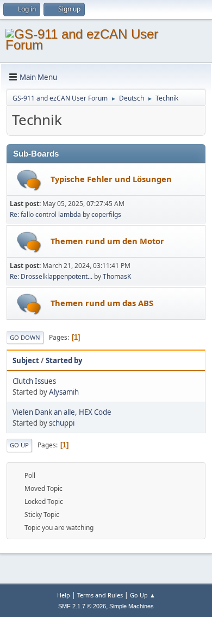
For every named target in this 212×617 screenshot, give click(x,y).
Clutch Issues (34, 381)
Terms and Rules (100, 595)
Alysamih (64, 392)
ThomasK (117, 276)
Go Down (25, 337)
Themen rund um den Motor (107, 240)
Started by (64, 360)
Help (63, 595)
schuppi (61, 423)
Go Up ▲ (142, 595)
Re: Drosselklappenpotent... (51, 276)
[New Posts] (29, 180)
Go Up (19, 445)
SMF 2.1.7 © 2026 (82, 606)
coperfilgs (106, 214)
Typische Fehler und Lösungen (111, 178)
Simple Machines (131, 606)
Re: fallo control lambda (45, 214)
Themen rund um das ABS (102, 302)
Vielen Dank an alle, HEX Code (62, 412)
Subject (26, 360)
